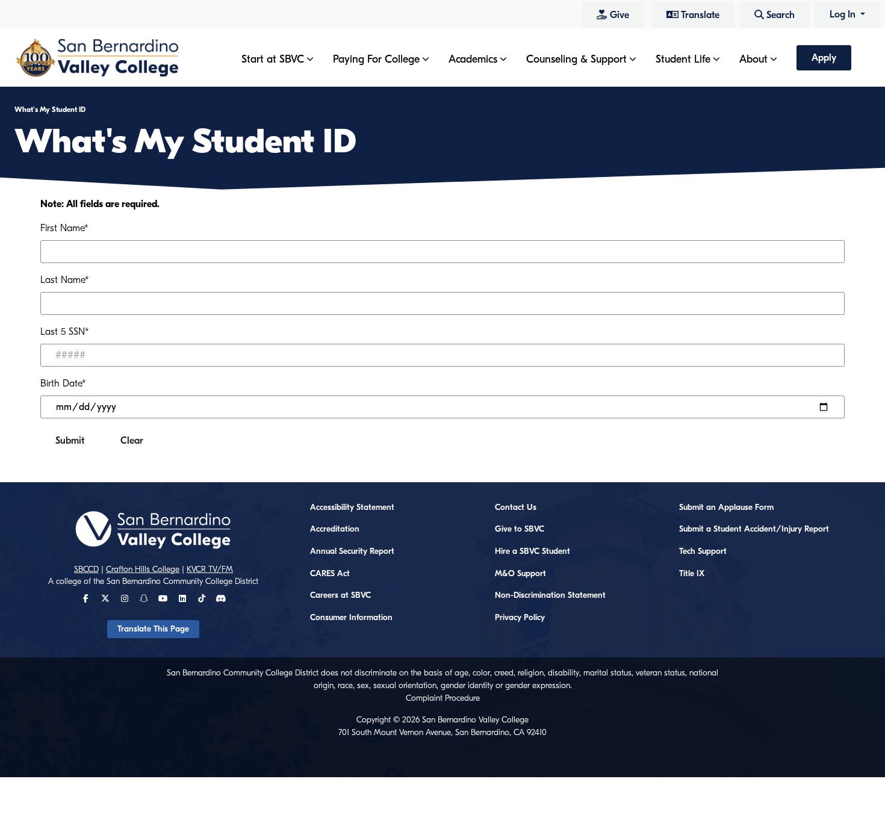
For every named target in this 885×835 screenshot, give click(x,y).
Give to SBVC (519, 529)
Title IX (691, 574)
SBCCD (86, 569)
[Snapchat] (144, 599)
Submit (69, 440)
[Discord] (221, 599)
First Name (64, 228)
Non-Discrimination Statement (550, 595)
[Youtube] (162, 599)
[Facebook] (85, 599)
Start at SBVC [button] (272, 59)
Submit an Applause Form (726, 507)
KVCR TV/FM (210, 569)
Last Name (64, 280)
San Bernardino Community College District (182, 581)
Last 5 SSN (64, 331)
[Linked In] (182, 599)
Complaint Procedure (443, 698)
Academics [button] (473, 59)
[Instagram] (124, 599)
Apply (824, 57)
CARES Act (330, 574)
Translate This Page (153, 629)
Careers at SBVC (340, 595)
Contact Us (515, 507)
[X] (105, 599)
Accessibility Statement (352, 507)
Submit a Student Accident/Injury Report (754, 529)
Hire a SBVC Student (532, 551)
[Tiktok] (201, 599)
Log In (844, 14)
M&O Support (520, 574)
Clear (131, 440)
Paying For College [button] (376, 59)
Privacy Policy (520, 617)
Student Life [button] (683, 59)
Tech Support (703, 551)
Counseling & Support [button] (576, 59)
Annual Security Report (352, 551)
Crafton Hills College (142, 569)
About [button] (753, 59)
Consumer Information (351, 617)
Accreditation (334, 529)
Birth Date (62, 383)
